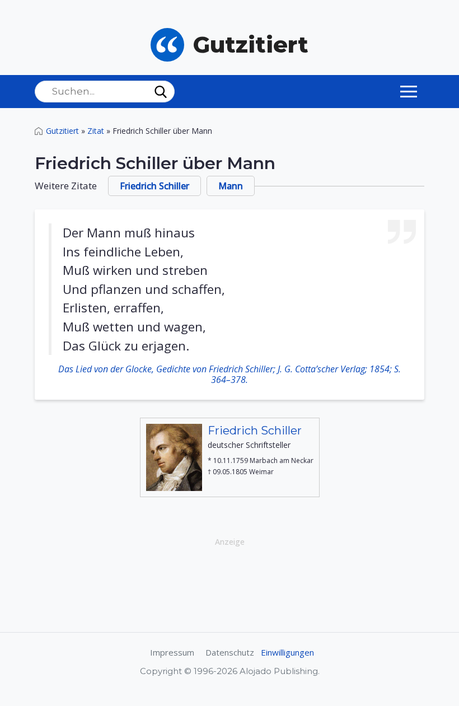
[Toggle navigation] (408, 91)
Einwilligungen (287, 652)
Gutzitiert (62, 130)
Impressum (172, 652)
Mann (230, 186)
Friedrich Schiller (154, 186)
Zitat (95, 130)
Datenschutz (229, 652)
